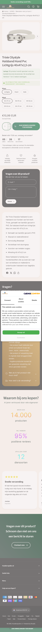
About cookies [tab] (21, 300)
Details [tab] (34, 300)
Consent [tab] (7, 300)
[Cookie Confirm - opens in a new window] (32, 293)
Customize (21, 337)
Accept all (21, 332)
